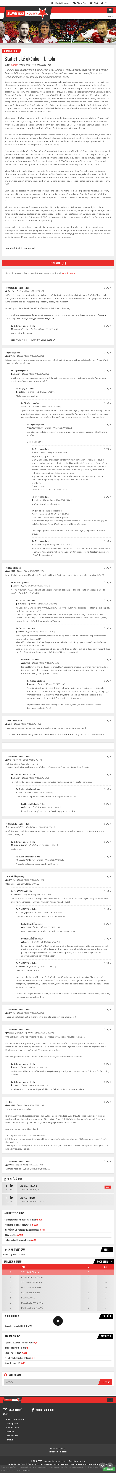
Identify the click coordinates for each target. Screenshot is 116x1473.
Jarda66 (10, 1164)
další (106, 1316)
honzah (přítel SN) (21, 329)
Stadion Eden (12, 1435)
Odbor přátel (12, 1423)
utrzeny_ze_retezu (25, 912)
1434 (21, 1235)
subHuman (17, 894)
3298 (36, 1224)
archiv (105, 1336)
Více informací (25, 1471)
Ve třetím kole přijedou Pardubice (18, 1357)
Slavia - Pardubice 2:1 (13, 1352)
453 (34, 1240)
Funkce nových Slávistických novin (18, 1239)
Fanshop (10, 1431)
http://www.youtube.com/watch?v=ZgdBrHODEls (32, 340)
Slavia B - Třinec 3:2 (12, 1362)
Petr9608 (11, 355)
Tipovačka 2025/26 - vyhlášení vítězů (19, 1342)
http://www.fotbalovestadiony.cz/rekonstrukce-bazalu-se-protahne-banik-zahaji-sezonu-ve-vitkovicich (54, 735)
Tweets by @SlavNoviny (14, 1254)
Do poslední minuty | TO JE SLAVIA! (18, 1325)
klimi (9, 759)
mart (35, 452)
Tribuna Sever (12, 1427)
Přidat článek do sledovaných (21, 248)
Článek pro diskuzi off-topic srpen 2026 (20, 1219)
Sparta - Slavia (28, 1186)
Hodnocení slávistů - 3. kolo (15, 1347)
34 (34, 1358)
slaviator (11, 291)
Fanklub (9, 1439)
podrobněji (103, 1261)
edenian (26, 662)
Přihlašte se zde (68, 273)
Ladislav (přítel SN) (16, 827)
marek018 (22, 603)
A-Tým (9, 1186)
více (106, 1249)
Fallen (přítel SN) (20, 845)
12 (24, 1363)
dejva (20, 792)
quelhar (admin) (36, 427)
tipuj (108, 1187)
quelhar (14, 64)
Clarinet (15, 585)
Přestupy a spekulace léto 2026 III (18, 1224)
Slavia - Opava (27, 1198)
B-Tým (9, 1198)
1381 (43, 1230)
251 (25, 1353)
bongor (20, 631)
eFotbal (63, 1451)
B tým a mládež (11, 1234)
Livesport (53, 1451)
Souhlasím (108, 1469)
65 (29, 1347)
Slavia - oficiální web (15, 1419)
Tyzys (9, 723)
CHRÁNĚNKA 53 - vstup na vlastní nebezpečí (22, 1229)
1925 (40, 1219)
